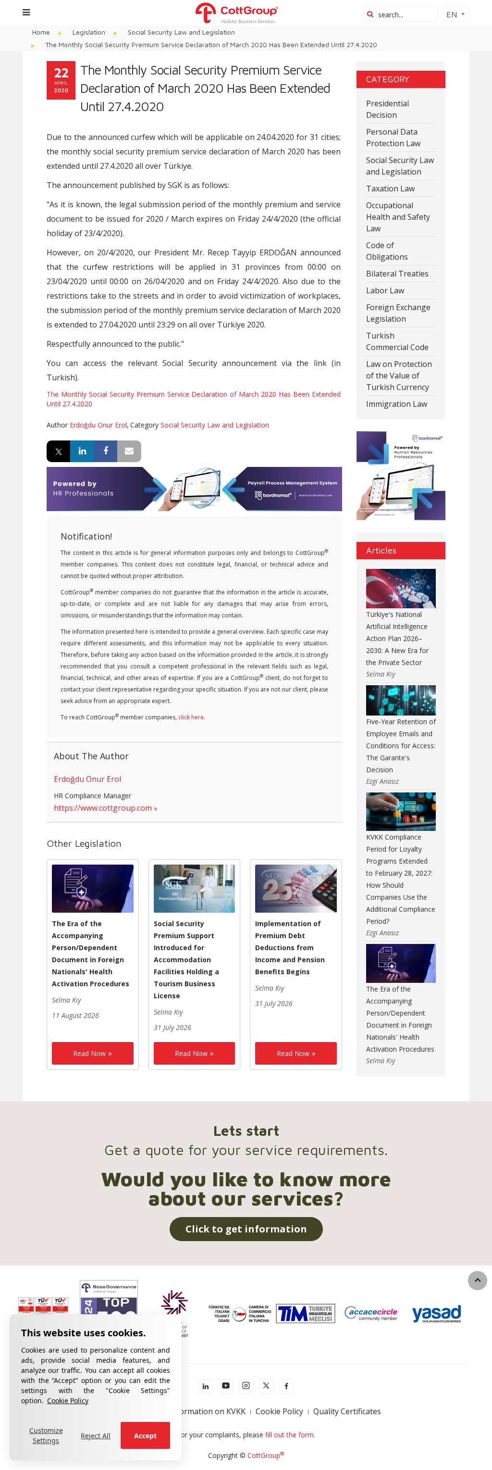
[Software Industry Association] (436, 1312)
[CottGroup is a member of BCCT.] (174, 1312)
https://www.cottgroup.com (103, 808)
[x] (266, 1386)
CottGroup (265, 1455)
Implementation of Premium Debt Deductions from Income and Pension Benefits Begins (290, 947)
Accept (145, 1435)
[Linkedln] (205, 1386)
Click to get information (246, 1228)
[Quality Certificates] (43, 1312)
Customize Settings (46, 1435)
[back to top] (477, 1280)
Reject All (96, 1435)
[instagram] (246, 1386)
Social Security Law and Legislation (214, 424)
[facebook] (286, 1386)
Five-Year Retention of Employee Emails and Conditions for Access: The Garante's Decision (401, 745)
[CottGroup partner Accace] (371, 1312)
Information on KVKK (207, 1411)
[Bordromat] (194, 488)
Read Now (89, 1053)
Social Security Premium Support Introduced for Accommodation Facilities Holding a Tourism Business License (186, 959)
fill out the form (289, 1434)
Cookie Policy (67, 1400)
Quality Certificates (347, 1411)
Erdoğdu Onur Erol (98, 424)
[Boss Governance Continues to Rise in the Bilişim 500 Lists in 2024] (108, 1312)
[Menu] (26, 12)
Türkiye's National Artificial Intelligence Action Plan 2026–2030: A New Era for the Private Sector (397, 638)
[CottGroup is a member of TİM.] (305, 1312)
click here (191, 717)
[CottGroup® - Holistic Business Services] (236, 12)
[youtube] (226, 1386)
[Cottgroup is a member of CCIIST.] (239, 1312)
